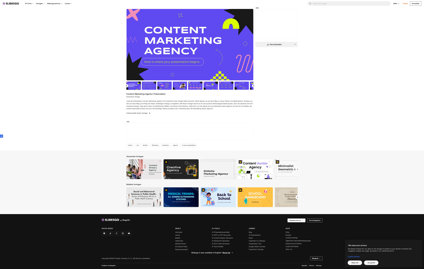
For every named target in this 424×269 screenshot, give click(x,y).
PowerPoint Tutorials (256, 249)
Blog (250, 232)
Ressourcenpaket (181, 249)
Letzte (177, 235)
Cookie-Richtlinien (292, 246)
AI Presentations (254, 235)
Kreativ (130, 145)
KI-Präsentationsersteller (221, 232)
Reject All (355, 262)
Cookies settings (292, 238)
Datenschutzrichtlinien (294, 243)
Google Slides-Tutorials (257, 246)
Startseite (178, 232)
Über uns (289, 249)
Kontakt (288, 235)
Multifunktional (180, 244)
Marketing (155, 145)
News (251, 238)
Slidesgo (319, 265)
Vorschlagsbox (315, 220)
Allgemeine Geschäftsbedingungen (298, 241)
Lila (138, 145)
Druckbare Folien (181, 246)
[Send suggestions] (1, 136)
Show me (226, 253)
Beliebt (177, 238)
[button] (253, 85)
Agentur (175, 145)
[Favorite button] (244, 12)
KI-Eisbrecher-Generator (220, 241)
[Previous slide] (127, 169)
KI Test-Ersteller (217, 246)
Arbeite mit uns (295, 220)
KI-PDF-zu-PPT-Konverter (221, 235)
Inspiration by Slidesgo (257, 241)
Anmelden (415, 3)
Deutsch (315, 258)
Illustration (165, 145)
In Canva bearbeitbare (189, 145)
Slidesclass (179, 241)
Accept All (371, 262)
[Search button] (310, 3)
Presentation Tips (255, 244)
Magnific (304, 265)
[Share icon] (249, 12)
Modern (145, 145)
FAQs (287, 232)
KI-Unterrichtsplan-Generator (222, 238)
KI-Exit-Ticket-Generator (221, 244)
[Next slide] (250, 45)
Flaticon (311, 265)
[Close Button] (232, 252)
